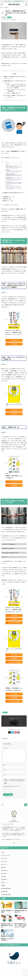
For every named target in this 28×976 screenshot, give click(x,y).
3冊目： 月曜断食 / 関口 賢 (13, 93)
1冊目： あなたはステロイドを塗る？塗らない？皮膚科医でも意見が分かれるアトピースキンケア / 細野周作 (16, 86)
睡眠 (4, 885)
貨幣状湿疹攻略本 (14, 4)
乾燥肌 (4, 867)
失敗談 (4, 876)
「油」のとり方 (6, 855)
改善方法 (9, 17)
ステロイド (5, 861)
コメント (5, 748)
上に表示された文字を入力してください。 (12, 786)
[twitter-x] (14, 843)
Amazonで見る (14, 340)
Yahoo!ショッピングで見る (14, 622)
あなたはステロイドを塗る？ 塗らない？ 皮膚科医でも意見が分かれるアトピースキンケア (13, 609)
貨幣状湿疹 (5, 891)
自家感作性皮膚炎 (7, 888)
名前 (4, 765)
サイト (4, 774)
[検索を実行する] (25, 804)
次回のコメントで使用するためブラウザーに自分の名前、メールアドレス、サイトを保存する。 (14, 780)
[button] (9, 732)
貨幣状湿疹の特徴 (7, 894)
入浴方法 (5, 873)
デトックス (5, 864)
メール (5, 770)
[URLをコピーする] (18, 732)
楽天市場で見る (14, 344)
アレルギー (5, 858)
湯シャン (5, 882)
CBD (4, 852)
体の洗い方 (5, 870)
